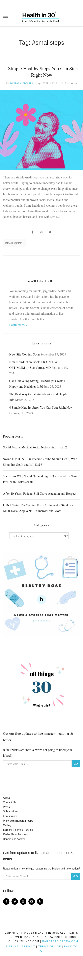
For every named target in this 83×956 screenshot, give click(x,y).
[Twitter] (14, 901)
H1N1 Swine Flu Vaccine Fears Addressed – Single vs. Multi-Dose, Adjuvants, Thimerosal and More (38, 508)
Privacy (28, 946)
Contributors (10, 816)
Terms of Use (49, 946)
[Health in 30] (41, 15)
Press (6, 807)
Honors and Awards (14, 839)
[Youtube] (31, 901)
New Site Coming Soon (24, 354)
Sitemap (12, 946)
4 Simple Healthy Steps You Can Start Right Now (41, 71)
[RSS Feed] (40, 901)
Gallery (7, 825)
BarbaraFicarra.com (60, 941)
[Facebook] (6, 901)
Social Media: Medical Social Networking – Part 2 (35, 447)
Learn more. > (18, 324)
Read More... (14, 243)
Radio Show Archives (15, 834)
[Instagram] (23, 901)
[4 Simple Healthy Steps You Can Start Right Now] (41, 130)
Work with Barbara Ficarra (18, 820)
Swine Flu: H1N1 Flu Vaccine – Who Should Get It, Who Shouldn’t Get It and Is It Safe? (40, 462)
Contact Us (9, 802)
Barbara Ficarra (22, 83)
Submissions (10, 811)
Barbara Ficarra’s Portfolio (18, 829)
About (6, 797)
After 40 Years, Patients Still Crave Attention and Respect (39, 493)
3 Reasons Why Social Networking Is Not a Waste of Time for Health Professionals (40, 479)
